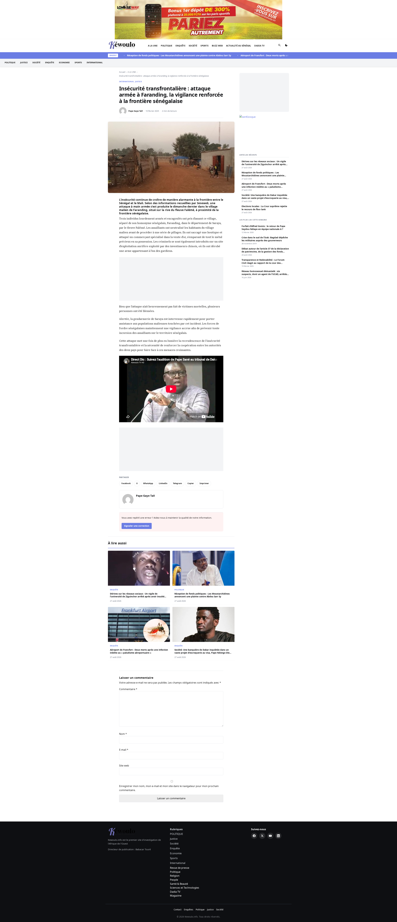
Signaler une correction (136, 486)
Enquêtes (188, 870)
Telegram (177, 444)
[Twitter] (262, 796)
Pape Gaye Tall (135, 71)
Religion (174, 836)
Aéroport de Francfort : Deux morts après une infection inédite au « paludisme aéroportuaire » (268, 16)
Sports (204, 6)
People (174, 840)
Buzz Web (217, 6)
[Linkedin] (278, 796)
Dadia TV (259, 6)
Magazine (175, 856)
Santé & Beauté (179, 844)
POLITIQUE (166, 6)
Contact (177, 870)
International (95, 23)
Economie (64, 23)
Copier (190, 444)
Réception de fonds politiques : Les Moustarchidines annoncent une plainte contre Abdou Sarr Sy (156, 16)
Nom (123, 694)
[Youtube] (270, 796)
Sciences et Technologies (184, 848)
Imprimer (204, 444)
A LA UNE (153, 6)
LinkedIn (163, 444)
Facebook (126, 444)
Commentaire (128, 650)
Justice (24, 23)
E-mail (123, 710)
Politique (175, 832)
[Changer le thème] (286, 6)
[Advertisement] (171, 239)
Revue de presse (179, 828)
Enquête (180, 6)
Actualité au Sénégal (238, 6)
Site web (124, 726)
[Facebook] (254, 796)
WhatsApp (148, 444)
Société (193, 6)
